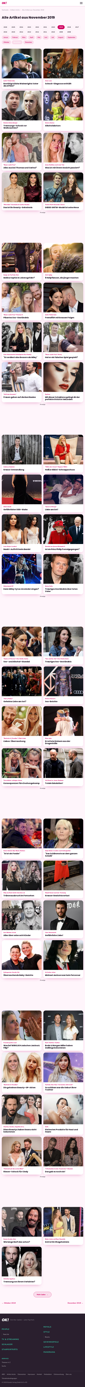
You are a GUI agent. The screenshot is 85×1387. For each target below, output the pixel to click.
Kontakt (39, 1374)
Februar (15, 37)
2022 (37, 27)
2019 (61, 27)
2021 (45, 27)
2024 (21, 27)
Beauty (47, 1337)
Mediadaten (48, 1374)
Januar (6, 37)
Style (46, 1332)
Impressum (31, 1374)
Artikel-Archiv (15, 10)
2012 (37, 32)
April (31, 37)
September (71, 37)
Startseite (5, 10)
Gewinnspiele (51, 1342)
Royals (47, 1327)
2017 (77, 27)
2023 (29, 27)
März (23, 37)
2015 (13, 32)
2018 (69, 27)
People (6, 1329)
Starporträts (10, 1349)
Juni (45, 37)
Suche (4, 1366)
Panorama (49, 1352)
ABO (3, 1374)
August (60, 37)
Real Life (6, 1334)
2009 (61, 32)
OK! (4, 3)
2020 (53, 27)
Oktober (6, 42)
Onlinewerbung (59, 1374)
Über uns (68, 1374)
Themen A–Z (6, 1362)
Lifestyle (48, 1347)
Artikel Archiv (11, 1374)
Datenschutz (22, 1374)
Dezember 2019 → (75, 1303)
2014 (21, 32)
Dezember (28, 42)
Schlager (7, 1344)
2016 (5, 32)
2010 (53, 32)
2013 (29, 32)
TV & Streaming (10, 1339)
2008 (69, 32)
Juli (53, 37)
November (17, 42)
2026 (5, 27)
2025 (13, 27)
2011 (45, 32)
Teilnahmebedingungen (9, 1378)
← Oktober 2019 (9, 1303)
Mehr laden (42, 1294)
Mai (39, 37)
